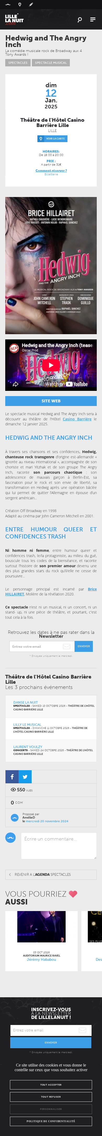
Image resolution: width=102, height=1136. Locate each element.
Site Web (51, 400)
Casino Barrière (77, 418)
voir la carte (55, 138)
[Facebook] (12, 776)
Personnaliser (51, 1109)
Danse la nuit (25, 702)
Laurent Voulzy (27, 747)
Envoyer (84, 646)
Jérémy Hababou (41, 959)
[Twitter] (25, 776)
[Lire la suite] (41, 926)
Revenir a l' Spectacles (43, 874)
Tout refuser (51, 1097)
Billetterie (51, 174)
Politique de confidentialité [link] (51, 1121)
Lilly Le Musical (27, 725)
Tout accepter (51, 1084)
